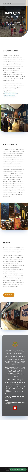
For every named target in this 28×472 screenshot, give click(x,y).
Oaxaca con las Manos (10, 97)
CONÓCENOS (8, 294)
